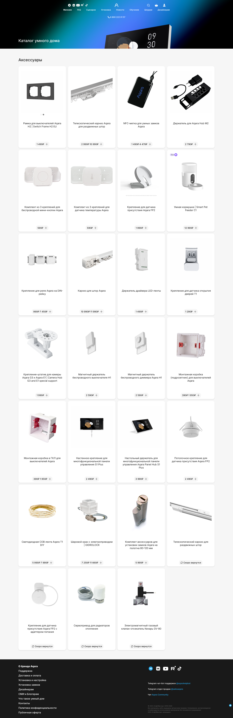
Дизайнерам (164, 9)
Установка (106, 9)
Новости (120, 9)
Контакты (24, 703)
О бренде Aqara (28, 666)
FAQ (79, 9)
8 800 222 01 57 (117, 17)
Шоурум (148, 9)
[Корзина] (156, 5)
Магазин (67, 9)
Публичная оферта (29, 712)
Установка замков (29, 684)
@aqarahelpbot (169, 683)
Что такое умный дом (31, 698)
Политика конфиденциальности (37, 708)
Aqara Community (158, 694)
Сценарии (91, 9)
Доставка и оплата (29, 675)
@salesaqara (165, 689)
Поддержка (25, 671)
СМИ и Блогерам (28, 694)
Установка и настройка (32, 680)
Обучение (134, 9)
